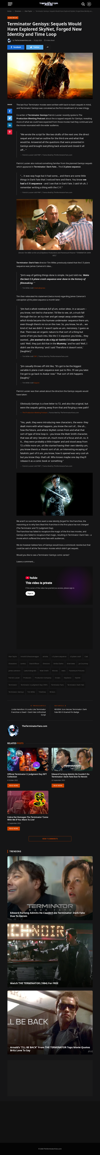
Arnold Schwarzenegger (30, 656)
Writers (52, 692)
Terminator (13, 685)
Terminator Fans (57, 685)
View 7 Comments (50, 839)
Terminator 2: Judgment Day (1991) (34, 685)
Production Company (43, 678)
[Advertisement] (54, 628)
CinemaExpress (39, 288)
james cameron (14, 671)
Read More (13, 785)
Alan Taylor (12, 18)
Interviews (71, 663)
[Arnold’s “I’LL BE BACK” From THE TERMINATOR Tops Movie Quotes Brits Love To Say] (50, 1023)
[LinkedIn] (9, 125)
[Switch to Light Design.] (88, 4)
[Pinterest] (9, 132)
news (63, 671)
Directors (46, 663)
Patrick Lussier (14, 678)
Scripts (57, 678)
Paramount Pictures (76, 671)
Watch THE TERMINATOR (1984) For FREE (34, 983)
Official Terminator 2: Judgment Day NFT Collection (27, 775)
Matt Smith (44, 671)
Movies (55, 671)
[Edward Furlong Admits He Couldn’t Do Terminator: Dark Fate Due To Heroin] (72, 759)
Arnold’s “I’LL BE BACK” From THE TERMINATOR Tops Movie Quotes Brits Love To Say (50, 1049)
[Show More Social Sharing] (47, 47)
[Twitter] (9, 118)
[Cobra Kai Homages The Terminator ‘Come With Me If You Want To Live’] (27, 802)
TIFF (35, 356)
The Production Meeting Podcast (34, 412)
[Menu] (10, 4)
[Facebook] (9, 111)
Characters (13, 663)
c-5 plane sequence (59, 656)
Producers (27, 678)
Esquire (36, 383)
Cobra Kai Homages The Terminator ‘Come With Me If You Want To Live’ (27, 818)
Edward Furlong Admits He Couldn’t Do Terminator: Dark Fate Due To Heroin (70, 775)
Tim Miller (31, 692)
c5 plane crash (75, 656)
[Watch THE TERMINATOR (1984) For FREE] (50, 955)
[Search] (83, 4)
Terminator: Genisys (16, 692)
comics (23, 663)
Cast (86, 656)
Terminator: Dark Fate (75, 685)
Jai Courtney (83, 663)
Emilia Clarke (58, 663)
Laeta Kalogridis (30, 671)
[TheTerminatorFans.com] (48, 4)
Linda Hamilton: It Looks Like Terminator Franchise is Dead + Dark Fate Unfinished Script (28, 712)
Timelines (42, 692)
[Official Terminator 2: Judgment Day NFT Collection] (27, 759)
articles (45, 656)
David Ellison (34, 663)
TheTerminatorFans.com (23, 40)
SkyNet (77, 678)
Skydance (67, 678)
